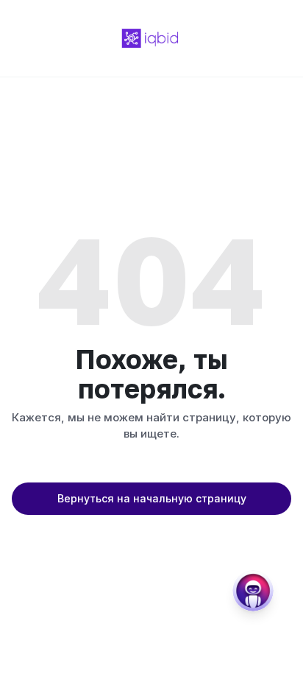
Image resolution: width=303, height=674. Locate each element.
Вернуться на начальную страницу (151, 498)
